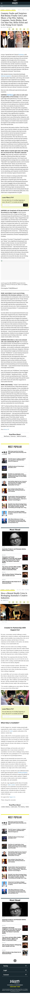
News (13, 10)
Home (2, 10)
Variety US (6, 429)
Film (3, 547)
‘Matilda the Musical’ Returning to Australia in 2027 (16, 467)
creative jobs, (13, 806)
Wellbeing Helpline (22, 772)
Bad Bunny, (7, 436)
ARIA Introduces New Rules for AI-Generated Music (11, 582)
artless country (11, 784)
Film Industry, (21, 806)
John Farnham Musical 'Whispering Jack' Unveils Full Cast (11, 575)
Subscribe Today (15, 986)
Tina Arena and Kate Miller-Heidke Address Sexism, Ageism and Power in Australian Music (11, 568)
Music (8, 10)
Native (27, 806)
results (11, 731)
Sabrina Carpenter (6, 76)
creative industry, (5, 806)
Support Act (12, 797)
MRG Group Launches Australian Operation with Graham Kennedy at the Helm (17, 452)
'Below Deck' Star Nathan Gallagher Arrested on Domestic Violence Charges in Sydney (17, 513)
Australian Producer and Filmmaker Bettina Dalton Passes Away (14, 549)
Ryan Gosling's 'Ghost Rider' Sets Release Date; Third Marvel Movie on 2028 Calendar (16, 490)
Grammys (21, 54)
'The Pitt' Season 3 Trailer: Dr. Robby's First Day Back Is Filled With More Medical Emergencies (17, 460)
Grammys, (13, 436)
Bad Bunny (10, 95)
